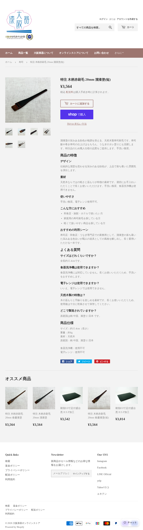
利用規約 (10, 479)
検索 (7, 461)
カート (130, 27)
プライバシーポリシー (17, 470)
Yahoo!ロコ (103, 487)
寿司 (21, 62)
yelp (99, 480)
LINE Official (104, 474)
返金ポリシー (12, 465)
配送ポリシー (12, 475)
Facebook (102, 467)
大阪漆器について (43, 52)
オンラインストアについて (73, 52)
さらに (118, 53)
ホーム (9, 52)
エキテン (102, 494)
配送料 (69, 92)
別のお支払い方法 (77, 124)
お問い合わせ (101, 52)
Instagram (102, 461)
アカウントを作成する (127, 19)
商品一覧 (23, 52)
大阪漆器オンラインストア (26, 523)
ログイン (103, 19)
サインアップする (81, 473)
